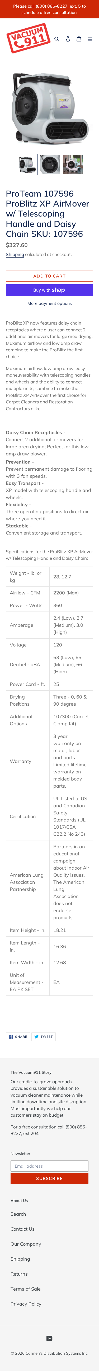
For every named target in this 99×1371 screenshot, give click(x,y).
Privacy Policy (26, 1304)
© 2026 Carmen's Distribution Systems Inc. (49, 1353)
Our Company (26, 1244)
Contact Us (23, 1229)
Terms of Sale (26, 1289)
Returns (19, 1274)
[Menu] (90, 38)
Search (18, 1214)
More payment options (49, 303)
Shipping (15, 254)
